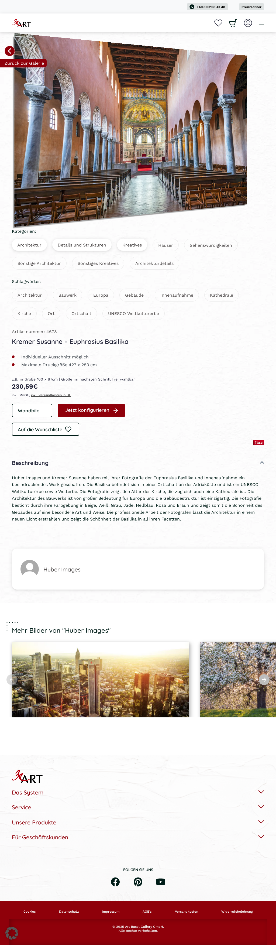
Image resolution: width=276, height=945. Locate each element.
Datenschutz (69, 911)
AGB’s (147, 911)
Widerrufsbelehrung (237, 911)
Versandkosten (186, 911)
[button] (12, 933)
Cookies (29, 911)
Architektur (29, 245)
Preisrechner (251, 7)
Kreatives (132, 245)
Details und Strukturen (82, 245)
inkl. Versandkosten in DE (51, 395)
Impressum (110, 911)
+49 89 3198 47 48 (211, 7)
